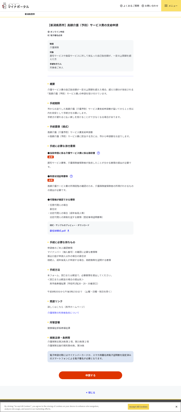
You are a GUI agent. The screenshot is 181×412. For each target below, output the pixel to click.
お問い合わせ (151, 5)
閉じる (91, 392)
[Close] (176, 407)
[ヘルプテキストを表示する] (98, 153)
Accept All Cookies (138, 406)
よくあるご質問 (131, 5)
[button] (171, 5)
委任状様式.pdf (58, 230)
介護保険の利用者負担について (63, 312)
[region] (90, 407)
